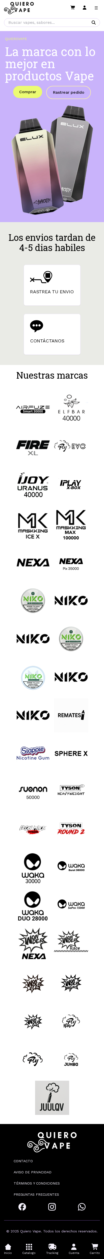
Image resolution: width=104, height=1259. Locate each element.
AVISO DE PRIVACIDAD (32, 1172)
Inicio (8, 1253)
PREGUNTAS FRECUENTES (36, 1194)
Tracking (52, 1253)
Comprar (27, 91)
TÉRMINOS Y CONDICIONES (37, 1183)
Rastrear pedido (68, 92)
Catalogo (29, 1253)
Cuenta (74, 1253)
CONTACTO (23, 1161)
